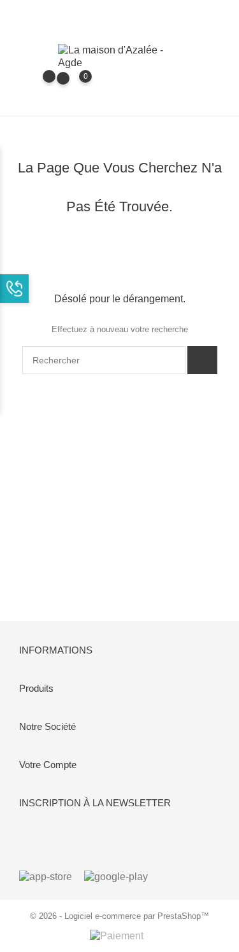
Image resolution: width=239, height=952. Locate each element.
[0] (73, 85)
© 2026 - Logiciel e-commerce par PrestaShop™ (119, 916)
